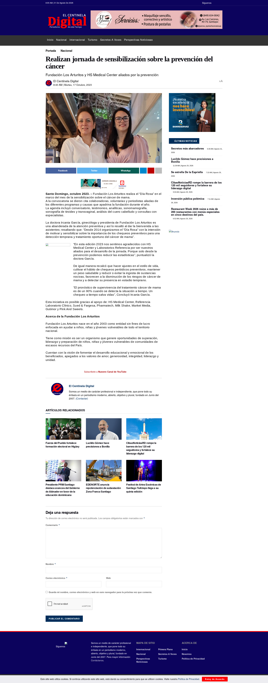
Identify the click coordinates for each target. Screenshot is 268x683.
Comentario (53, 525)
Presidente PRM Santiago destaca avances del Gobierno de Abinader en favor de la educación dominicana (63, 490)
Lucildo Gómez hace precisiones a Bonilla (97, 444)
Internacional (77, 39)
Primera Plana (165, 649)
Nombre (51, 564)
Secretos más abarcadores (187, 148)
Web (108, 578)
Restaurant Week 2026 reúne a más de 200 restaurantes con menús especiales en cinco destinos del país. (195, 211)
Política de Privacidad (193, 658)
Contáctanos (97, 660)
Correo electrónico (56, 578)
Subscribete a (104, 371)
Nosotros (187, 653)
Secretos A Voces (110, 39)
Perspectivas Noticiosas (138, 39)
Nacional (61, 39)
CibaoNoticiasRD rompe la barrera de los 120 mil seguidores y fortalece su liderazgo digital (141, 448)
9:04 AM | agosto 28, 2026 (182, 192)
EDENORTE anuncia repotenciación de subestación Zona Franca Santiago (103, 488)
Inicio (50, 39)
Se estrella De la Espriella (187, 172)
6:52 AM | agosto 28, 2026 (182, 219)
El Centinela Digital (65, 81)
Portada (51, 51)
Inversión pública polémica (187, 198)
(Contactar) (82, 398)
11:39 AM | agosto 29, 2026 (182, 166)
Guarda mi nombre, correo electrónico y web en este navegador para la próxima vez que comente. (100, 592)
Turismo (92, 39)
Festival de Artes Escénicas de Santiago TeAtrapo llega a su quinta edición (143, 488)
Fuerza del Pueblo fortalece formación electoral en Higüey (62, 444)
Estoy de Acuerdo (215, 679)
